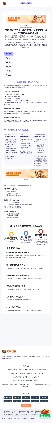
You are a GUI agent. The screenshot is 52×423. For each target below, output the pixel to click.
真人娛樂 (44, 397)
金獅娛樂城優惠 (7, 401)
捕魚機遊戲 (35, 397)
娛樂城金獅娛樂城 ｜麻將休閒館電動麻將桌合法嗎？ (26, 380)
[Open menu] (48, 3)
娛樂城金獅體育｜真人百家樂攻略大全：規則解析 (26, 377)
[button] (24, 25)
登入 (23, 3)
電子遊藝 (26, 401)
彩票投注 (26, 397)
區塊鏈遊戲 (16, 397)
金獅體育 (6, 85)
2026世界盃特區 (7, 397)
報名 (29, 3)
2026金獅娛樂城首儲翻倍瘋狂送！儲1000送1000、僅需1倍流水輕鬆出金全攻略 (26, 369)
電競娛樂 (35, 401)
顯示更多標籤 (26, 405)
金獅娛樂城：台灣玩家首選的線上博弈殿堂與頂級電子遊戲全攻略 (26, 373)
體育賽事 (44, 401)
